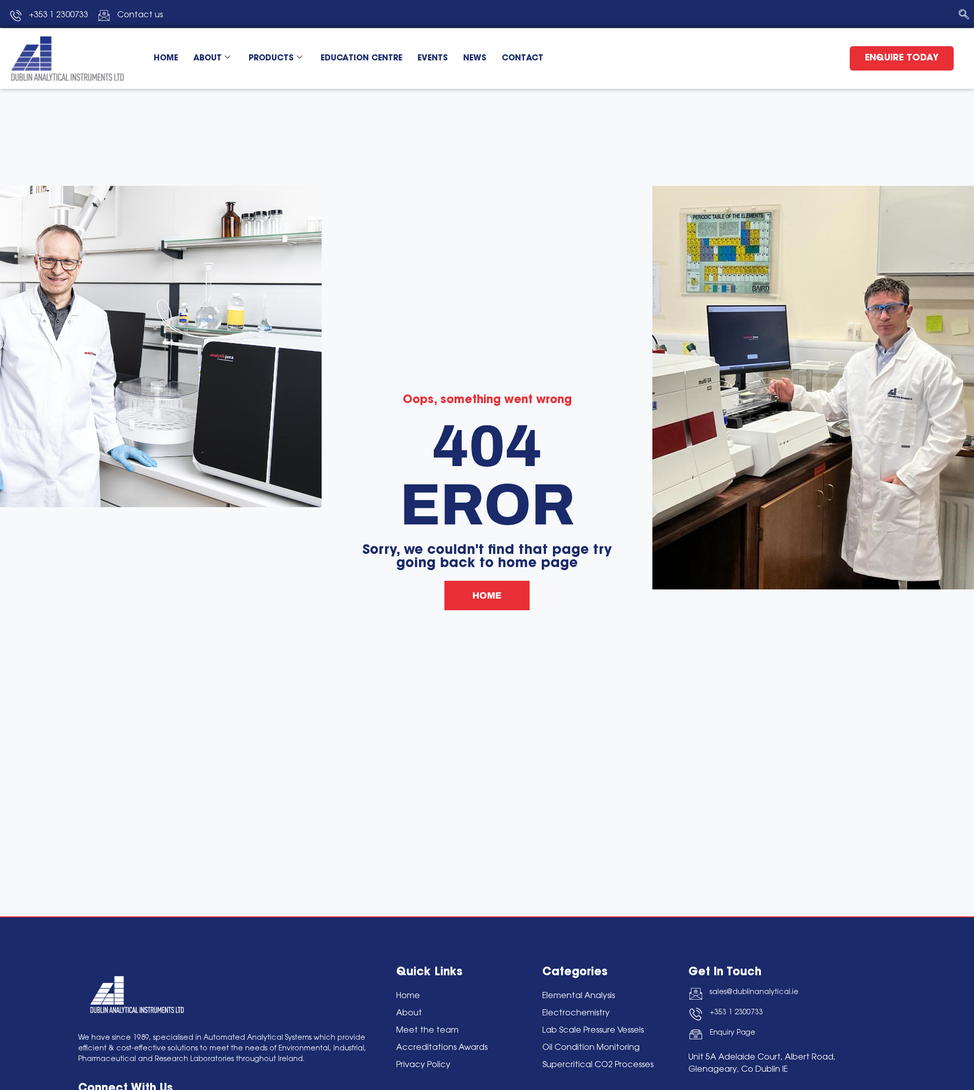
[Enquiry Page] (695, 1034)
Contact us (140, 15)
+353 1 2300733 (736, 1012)
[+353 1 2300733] (695, 1014)
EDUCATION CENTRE (361, 58)
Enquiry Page (732, 1033)
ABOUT (207, 58)
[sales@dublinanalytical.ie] (695, 993)
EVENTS (433, 58)
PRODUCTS (271, 58)
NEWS (474, 58)
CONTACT (522, 58)
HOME (166, 58)
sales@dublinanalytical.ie (754, 992)
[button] (964, 15)
